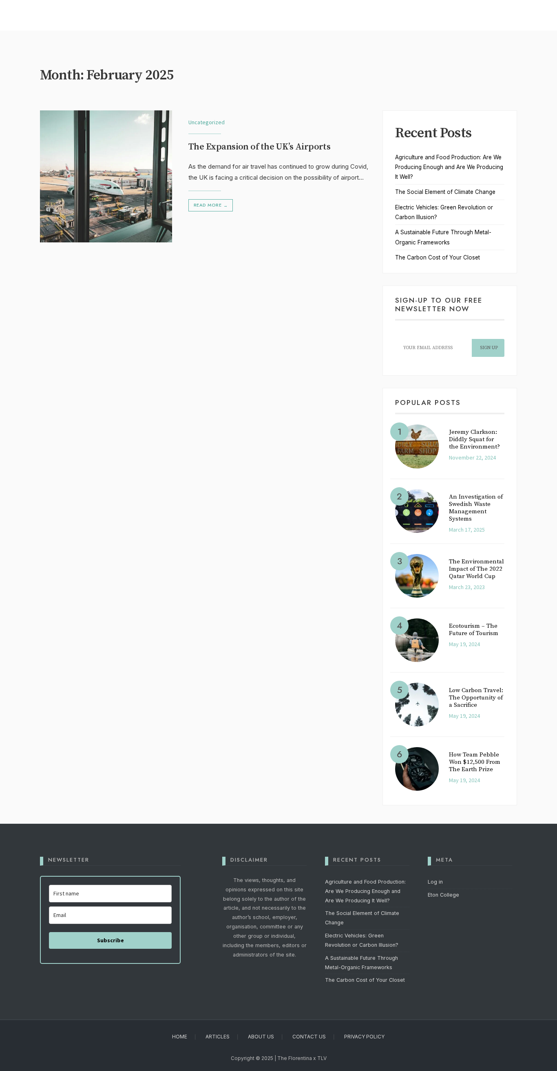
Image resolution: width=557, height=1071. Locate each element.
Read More (211, 205)
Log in (435, 882)
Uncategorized (206, 122)
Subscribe (110, 940)
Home (179, 1037)
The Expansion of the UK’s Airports (259, 147)
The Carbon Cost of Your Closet (437, 257)
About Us (261, 1037)
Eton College (443, 895)
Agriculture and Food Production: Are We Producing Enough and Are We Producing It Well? (449, 167)
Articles (218, 1037)
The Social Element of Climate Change (445, 192)
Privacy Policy (364, 1037)
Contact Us (309, 1037)
